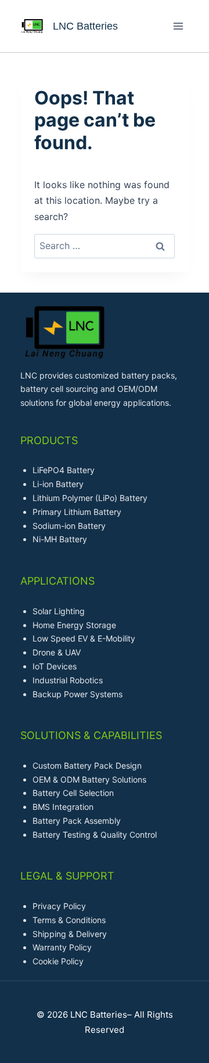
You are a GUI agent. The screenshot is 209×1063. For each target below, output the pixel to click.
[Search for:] (104, 245)
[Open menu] (178, 26)
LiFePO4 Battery (64, 470)
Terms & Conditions (69, 920)
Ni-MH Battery (60, 539)
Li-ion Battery (58, 484)
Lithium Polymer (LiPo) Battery (90, 498)
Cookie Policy (58, 961)
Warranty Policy (62, 947)
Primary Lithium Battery (77, 512)
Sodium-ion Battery (69, 526)
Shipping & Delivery (70, 934)
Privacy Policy (59, 906)
